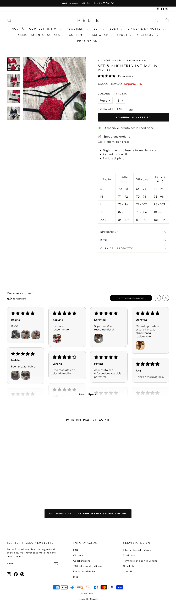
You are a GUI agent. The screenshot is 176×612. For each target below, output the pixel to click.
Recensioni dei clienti (85, 571)
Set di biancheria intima (132, 60)
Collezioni (111, 60)
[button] (107, 76)
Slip (98, 28)
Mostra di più (86, 394)
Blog (75, 576)
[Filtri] (157, 298)
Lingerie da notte (145, 28)
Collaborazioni (81, 560)
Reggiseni (76, 28)
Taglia (121, 93)
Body (114, 28)
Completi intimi (44, 28)
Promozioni (88, 41)
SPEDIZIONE (109, 232)
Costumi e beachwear (89, 34)
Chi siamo (78, 555)
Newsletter (129, 566)
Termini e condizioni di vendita (140, 560)
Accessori (146, 34)
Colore (104, 93)
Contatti (128, 571)
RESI (103, 240)
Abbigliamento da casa (39, 34)
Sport (123, 34)
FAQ (75, 550)
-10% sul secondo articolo (87, 566)
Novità (18, 28)
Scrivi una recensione (131, 298)
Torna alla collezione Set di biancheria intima (90, 513)
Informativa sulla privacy (137, 550)
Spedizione (129, 555)
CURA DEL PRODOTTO (117, 248)
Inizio (100, 60)
